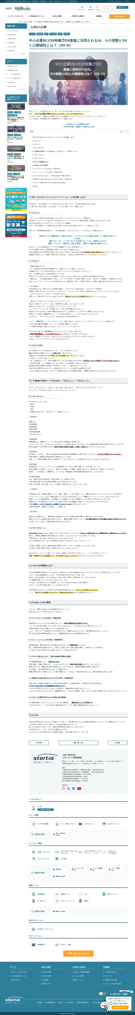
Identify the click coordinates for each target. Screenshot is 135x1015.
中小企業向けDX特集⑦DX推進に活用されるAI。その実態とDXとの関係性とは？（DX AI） (62, 22)
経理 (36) (11, 43)
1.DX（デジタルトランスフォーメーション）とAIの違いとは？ (53, 137)
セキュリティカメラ (43, 859)
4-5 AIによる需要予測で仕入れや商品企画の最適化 (49, 182)
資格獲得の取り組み (111, 980)
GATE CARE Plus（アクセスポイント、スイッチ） (92, 852)
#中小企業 (53, 34)
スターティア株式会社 (72, 757)
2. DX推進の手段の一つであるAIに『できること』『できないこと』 (55, 151)
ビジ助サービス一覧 (45, 809)
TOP (19, 22)
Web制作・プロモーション (45, 929)
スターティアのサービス (15, 16)
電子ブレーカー (112, 894)
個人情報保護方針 (50, 1002)
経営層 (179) (12, 35)
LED (85, 894)
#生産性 (67, 34)
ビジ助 (39, 806)
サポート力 (108, 976)
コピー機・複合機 (42, 824)
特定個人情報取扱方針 (82, 1002)
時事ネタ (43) (12, 66)
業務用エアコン (65, 894)
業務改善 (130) (13, 70)
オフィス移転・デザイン (68, 824)
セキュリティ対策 (79, 869)
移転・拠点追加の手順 (60, 834)
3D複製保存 (41, 944)
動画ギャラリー (47, 984)
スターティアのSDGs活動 (113, 984)
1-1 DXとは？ (36, 141)
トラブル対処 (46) (14, 74)
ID (97, 7)
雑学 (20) (11, 82)
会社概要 (39, 1002)
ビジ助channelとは (111, 972)
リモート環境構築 (97, 869)
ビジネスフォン (89, 824)
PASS (98, 9)
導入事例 (45, 980)
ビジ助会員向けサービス (36, 16)
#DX (46, 34)
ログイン (127, 1)
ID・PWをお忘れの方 (122, 10)
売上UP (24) (12, 86)
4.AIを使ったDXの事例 (40, 165)
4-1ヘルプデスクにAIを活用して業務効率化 (46, 169)
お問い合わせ (119, 16)
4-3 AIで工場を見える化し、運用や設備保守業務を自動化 (51, 176)
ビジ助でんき (41, 901)
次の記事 (117, 743)
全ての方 (32, 34)
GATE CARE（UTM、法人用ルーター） (69, 852)
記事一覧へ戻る (78, 743)
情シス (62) (12, 46)
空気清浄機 (40, 894)
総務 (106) (11, 38)
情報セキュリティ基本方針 (66, 1002)
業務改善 (40, 34)
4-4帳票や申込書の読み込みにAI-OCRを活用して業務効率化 (52, 179)
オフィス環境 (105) (14, 78)
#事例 (60, 34)
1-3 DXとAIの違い (38, 148)
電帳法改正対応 (60, 876)
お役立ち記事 (28, 22)
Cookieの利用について (98, 1002)
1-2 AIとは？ (36, 144)
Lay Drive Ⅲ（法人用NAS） (113, 852)
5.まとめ (35, 186)
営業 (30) (11, 51)
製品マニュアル (78, 980)
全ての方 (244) (13, 30)
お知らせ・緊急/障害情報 (81, 972)
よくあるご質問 (78, 976)
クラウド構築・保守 (116, 869)
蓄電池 (86, 901)
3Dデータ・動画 (66, 944)
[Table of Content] (127, 131)
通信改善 (58, 869)
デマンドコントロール (68, 901)
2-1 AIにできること (38, 155)
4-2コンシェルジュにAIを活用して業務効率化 (47, 172)
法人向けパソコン (113, 824)
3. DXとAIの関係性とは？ (40, 162)
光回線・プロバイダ (43, 852)
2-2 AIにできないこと (39, 158)
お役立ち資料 (47, 976)
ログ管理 (63, 859)
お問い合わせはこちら (78, 953)
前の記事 (39, 743)
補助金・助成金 (60, 911)
